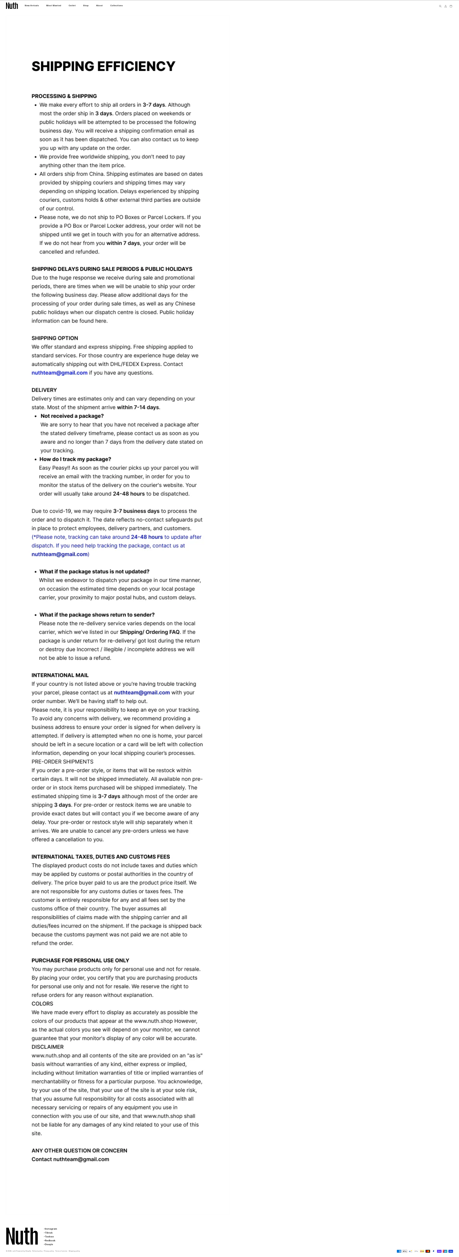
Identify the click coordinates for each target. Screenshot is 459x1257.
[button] (99, 5)
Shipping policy (74, 1251)
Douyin (49, 1244)
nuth (14, 1251)
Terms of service (61, 1251)
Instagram (51, 1228)
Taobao (49, 1236)
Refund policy (37, 1251)
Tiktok (49, 1232)
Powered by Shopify (23, 1251)
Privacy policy (49, 1251)
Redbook (50, 1240)
